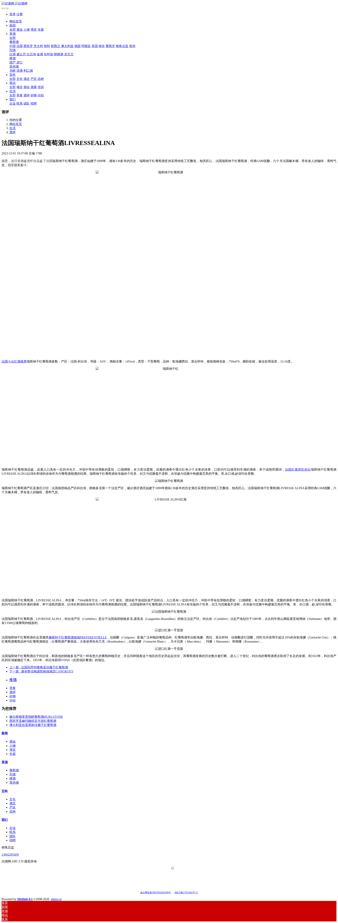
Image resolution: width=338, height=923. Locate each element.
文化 (12, 799)
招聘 (12, 840)
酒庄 (12, 803)
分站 (12, 700)
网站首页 (15, 21)
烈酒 (12, 774)
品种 (12, 811)
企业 (12, 828)
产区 (12, 807)
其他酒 (14, 782)
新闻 (5, 733)
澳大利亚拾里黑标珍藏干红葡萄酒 (32, 725)
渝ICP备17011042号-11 (186, 892)
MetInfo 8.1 (25, 899)
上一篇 (38, 667)
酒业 (12, 741)
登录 (12, 14)
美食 (12, 688)
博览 (12, 749)
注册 (19, 14)
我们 (5, 819)
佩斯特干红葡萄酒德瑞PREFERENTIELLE (78, 637)
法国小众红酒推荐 (14, 361)
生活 (12, 128)
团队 (12, 836)
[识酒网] (169, 4)
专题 (12, 754)
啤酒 (12, 778)
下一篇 (41, 671)
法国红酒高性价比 (298, 469)
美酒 (5, 762)
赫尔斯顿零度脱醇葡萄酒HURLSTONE (36, 716)
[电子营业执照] (172, 892)
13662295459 (10, 854)
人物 (12, 745)
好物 (12, 696)
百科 (5, 791)
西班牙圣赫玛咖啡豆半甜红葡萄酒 (32, 720)
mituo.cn (56, 899)
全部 (12, 29)
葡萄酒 (14, 770)
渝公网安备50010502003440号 (155, 892)
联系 (12, 832)
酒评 (12, 132)
